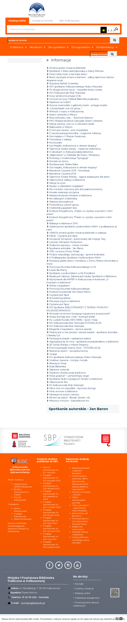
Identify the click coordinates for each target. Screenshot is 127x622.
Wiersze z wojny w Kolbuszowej (66, 111)
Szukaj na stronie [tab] (42, 20)
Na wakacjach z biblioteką (63, 198)
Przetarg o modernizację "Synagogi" (68, 158)
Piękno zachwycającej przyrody (78, 500)
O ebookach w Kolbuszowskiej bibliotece (71, 152)
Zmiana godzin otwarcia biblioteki (67, 68)
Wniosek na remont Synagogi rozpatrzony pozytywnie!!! (79, 313)
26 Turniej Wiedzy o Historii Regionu (68, 344)
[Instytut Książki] (99, 440)
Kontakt (79, 584)
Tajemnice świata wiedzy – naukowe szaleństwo (75, 148)
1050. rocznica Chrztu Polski (64, 251)
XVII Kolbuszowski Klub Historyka (67, 92)
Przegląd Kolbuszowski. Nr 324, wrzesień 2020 (52, 504)
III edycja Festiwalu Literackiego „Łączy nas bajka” (80, 540)
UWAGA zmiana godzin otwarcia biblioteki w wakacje (77, 232)
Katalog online (82, 593)
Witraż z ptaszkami (59, 285)
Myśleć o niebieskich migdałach (66, 186)
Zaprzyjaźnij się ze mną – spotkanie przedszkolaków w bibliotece (83, 341)
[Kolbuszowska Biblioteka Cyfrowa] (20, 461)
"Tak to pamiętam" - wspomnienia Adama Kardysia (80, 508)
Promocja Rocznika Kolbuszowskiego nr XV (72, 267)
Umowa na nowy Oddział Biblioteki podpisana (74, 99)
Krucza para (55, 142)
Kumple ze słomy (58, 161)
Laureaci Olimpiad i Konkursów (65, 242)
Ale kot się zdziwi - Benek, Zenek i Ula (69, 397)
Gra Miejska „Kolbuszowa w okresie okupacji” (73, 145)
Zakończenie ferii (58, 382)
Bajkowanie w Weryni (60, 127)
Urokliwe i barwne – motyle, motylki (68, 360)
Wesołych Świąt (57, 363)
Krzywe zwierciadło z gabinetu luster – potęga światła (78, 105)
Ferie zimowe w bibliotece (63, 391)
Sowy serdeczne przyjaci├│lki (65, 96)
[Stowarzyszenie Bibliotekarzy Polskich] (58, 440)
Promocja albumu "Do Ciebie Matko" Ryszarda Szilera (80, 521)
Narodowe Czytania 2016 (62, 173)
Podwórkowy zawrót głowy (64, 204)
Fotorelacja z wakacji (60, 139)
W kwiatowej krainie (60, 298)
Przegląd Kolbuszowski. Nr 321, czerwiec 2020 (51, 528)
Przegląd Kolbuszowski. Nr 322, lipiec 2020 (50, 520)
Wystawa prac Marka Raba (63, 164)
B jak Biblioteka (57, 366)
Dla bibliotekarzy (105, 47)
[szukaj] (114, 40)
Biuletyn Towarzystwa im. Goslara (21, 492)
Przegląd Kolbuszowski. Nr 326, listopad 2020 (51, 486)
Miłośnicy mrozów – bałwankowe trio (69, 400)
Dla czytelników (56, 47)
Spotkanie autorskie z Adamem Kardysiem (81, 470)
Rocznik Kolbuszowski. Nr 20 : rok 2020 (50, 470)
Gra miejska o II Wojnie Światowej (67, 136)
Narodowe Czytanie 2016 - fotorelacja (69, 170)
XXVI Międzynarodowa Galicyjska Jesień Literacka (75, 120)
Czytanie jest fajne (59, 295)
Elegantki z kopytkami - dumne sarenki (70, 329)
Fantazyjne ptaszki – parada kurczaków (70, 338)
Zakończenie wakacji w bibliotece (67, 180)
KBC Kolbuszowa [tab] (69, 20)
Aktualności (36, 47)
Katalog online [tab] (17, 20)
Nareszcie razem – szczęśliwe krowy (68, 351)
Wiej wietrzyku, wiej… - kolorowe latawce (71, 117)
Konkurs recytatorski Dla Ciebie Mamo (70, 291)
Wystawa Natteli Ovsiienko (63, 83)
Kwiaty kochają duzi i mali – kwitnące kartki (72, 316)
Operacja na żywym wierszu (64, 394)
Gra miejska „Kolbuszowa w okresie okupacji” (73, 167)
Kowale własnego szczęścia (64, 192)
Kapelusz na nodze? (60, 102)
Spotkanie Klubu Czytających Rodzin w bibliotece (75, 379)
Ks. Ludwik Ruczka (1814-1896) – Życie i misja (73, 319)
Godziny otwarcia (84, 588)
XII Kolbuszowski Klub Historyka (66, 385)
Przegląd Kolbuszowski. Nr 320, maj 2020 (50, 536)
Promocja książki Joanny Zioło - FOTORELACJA (74, 347)
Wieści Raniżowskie (22, 519)
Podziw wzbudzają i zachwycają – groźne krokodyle (77, 254)
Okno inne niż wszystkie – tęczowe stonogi (72, 388)
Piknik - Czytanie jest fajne (63, 235)
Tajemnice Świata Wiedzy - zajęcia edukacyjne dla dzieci (79, 176)
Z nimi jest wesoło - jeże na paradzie (68, 130)
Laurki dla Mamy (58, 270)
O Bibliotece (16, 47)
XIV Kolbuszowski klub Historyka (66, 326)
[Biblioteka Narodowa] (15, 440)
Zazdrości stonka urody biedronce (67, 372)
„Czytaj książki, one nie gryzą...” (65, 108)
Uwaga (53, 354)
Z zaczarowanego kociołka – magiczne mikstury (75, 133)
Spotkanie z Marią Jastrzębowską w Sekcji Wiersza (76, 71)
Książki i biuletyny (16, 479)
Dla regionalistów (80, 47)
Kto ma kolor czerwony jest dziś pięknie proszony (75, 189)
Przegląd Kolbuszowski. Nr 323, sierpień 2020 (51, 512)
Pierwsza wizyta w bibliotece (64, 301)
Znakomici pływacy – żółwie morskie (68, 245)
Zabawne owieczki (59, 369)
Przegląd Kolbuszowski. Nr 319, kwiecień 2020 (51, 544)
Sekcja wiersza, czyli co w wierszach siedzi (71, 124)
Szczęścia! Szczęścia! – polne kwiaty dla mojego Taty (77, 239)
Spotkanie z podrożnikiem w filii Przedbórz (72, 273)
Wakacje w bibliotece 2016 (63, 223)
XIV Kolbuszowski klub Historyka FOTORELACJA (75, 323)
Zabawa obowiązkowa (61, 201)
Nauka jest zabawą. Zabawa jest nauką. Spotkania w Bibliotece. (83, 276)
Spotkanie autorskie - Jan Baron (66, 248)
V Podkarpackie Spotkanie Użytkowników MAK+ (75, 257)
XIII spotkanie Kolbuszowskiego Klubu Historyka (75, 357)
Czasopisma (13, 504)
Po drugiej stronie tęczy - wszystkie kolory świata (75, 89)
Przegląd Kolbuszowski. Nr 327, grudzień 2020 (52, 478)
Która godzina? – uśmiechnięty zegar (69, 375)
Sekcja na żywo (57, 183)
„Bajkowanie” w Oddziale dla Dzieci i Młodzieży (74, 155)
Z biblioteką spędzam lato (63, 208)
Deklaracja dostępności (87, 597)
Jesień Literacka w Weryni (63, 114)
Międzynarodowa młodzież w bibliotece (70, 195)
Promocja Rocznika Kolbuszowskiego (69, 288)
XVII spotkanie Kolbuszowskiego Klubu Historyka (75, 86)
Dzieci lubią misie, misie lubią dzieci (68, 74)
